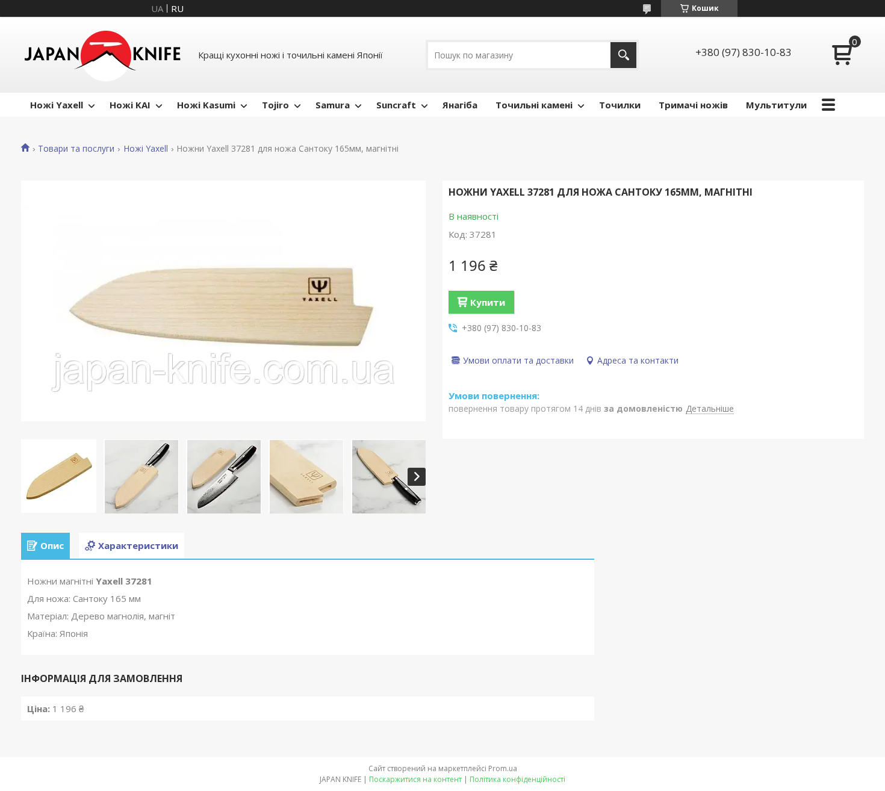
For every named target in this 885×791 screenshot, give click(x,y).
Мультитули (776, 105)
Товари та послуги (76, 148)
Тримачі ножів (693, 105)
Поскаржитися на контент (415, 779)
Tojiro (275, 105)
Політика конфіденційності (517, 779)
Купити (487, 302)
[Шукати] (623, 55)
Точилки (620, 105)
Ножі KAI (130, 105)
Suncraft (396, 105)
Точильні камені (534, 105)
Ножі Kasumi (206, 105)
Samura (332, 105)
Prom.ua (502, 768)
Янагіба (459, 105)
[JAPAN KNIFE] (102, 55)
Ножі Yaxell (56, 105)
